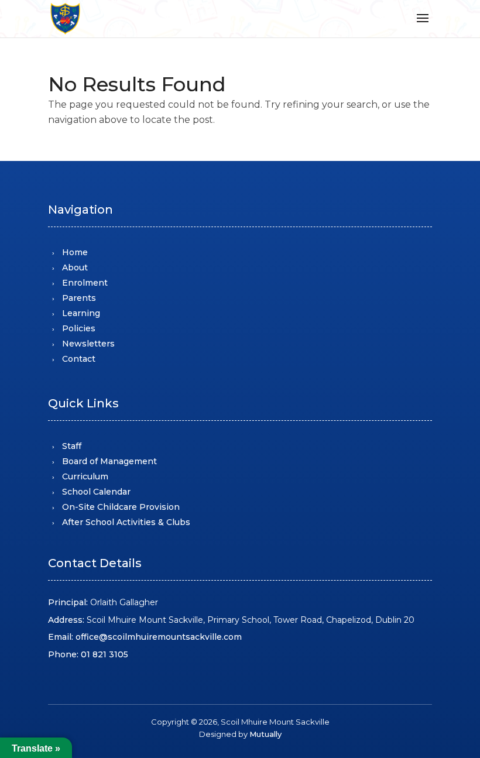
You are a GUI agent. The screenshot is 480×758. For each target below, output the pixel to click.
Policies (78, 328)
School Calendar (96, 491)
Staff (71, 446)
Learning (81, 313)
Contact (78, 359)
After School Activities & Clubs (126, 522)
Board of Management (109, 461)
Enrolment (85, 282)
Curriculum (85, 476)
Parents (79, 298)
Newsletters (88, 343)
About (75, 267)
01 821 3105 (104, 654)
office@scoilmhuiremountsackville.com (159, 637)
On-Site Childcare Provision (121, 507)
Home (75, 252)
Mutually (265, 734)
